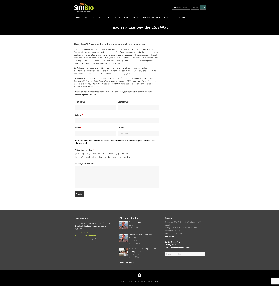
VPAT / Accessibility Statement (178, 247)
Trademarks (155, 281)
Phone (121, 127)
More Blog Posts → (127, 262)
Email (78, 127)
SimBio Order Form (173, 242)
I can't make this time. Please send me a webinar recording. (104, 157)
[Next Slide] (95, 239)
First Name (80, 102)
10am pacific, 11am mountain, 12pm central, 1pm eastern (103, 154)
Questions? (170, 236)
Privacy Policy (170, 245)
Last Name (123, 102)
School (79, 115)
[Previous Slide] (92, 239)
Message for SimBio (84, 163)
